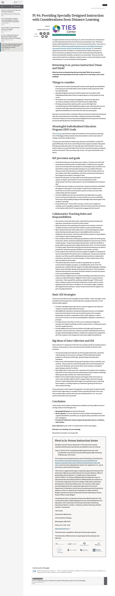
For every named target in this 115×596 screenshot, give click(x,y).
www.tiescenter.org (62, 529)
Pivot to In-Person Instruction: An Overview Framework (11, 12)
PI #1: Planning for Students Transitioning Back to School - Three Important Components (10, 21)
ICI (2, 6)
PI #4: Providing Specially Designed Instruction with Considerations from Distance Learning (11, 47)
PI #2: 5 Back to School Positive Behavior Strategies (10, 30)
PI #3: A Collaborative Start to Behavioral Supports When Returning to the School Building (10, 38)
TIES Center (16, 6)
